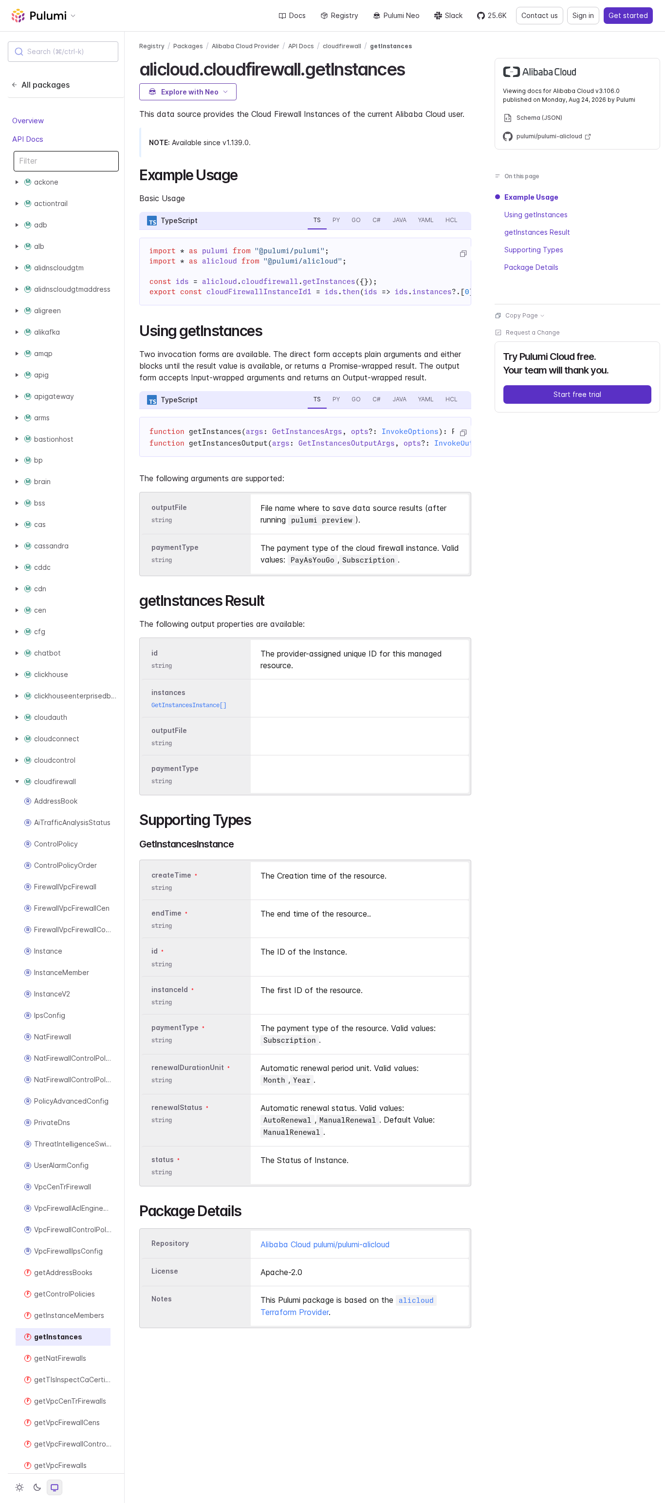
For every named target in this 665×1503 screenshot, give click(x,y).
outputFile (169, 507)
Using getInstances (536, 214)
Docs (297, 15)
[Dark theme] (37, 1487)
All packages (45, 85)
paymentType (175, 547)
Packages (188, 46)
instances (168, 692)
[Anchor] (413, 67)
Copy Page (521, 315)
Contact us (539, 15)
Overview (28, 120)
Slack (453, 15)
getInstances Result (537, 232)
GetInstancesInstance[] (188, 705)
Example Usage (531, 197)
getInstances (391, 46)
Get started (628, 15)
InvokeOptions (410, 431)
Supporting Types (533, 249)
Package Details (531, 267)
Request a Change (533, 332)
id (154, 653)
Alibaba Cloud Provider (245, 46)
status (162, 1159)
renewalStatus (177, 1107)
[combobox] (63, 51)
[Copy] (463, 253)
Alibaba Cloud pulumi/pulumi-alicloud (325, 1244)
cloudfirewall (342, 46)
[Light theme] (19, 1487)
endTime (166, 913)
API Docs (27, 139)
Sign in (583, 15)
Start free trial (577, 394)
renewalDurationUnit (187, 1067)
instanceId (169, 989)
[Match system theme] (54, 1487)
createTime (171, 875)
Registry (344, 15)
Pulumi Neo (402, 15)
